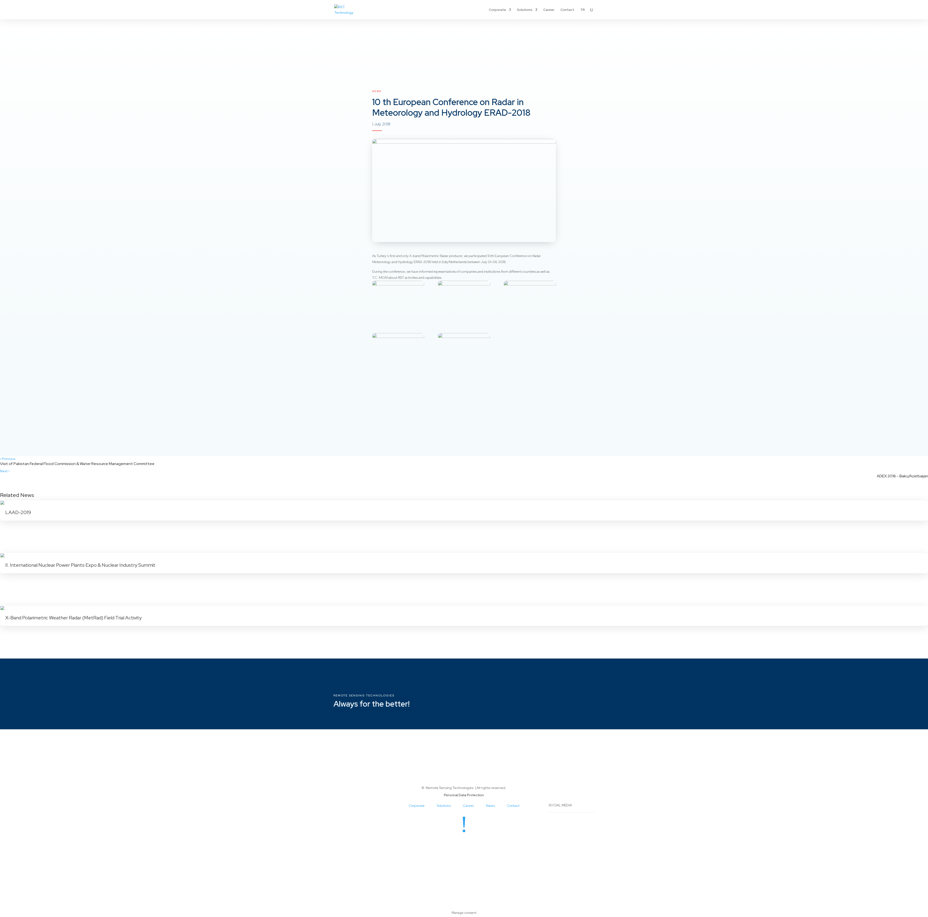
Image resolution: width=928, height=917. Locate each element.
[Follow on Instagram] (459, 843)
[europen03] (530, 300)
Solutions (524, 10)
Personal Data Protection (464, 795)
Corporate (497, 10)
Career (548, 10)
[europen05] (464, 352)
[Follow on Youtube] (478, 843)
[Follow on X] (469, 843)
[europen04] (398, 352)
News (376, 91)
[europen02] (464, 300)
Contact (567, 10)
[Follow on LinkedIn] (449, 843)
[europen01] (398, 300)
